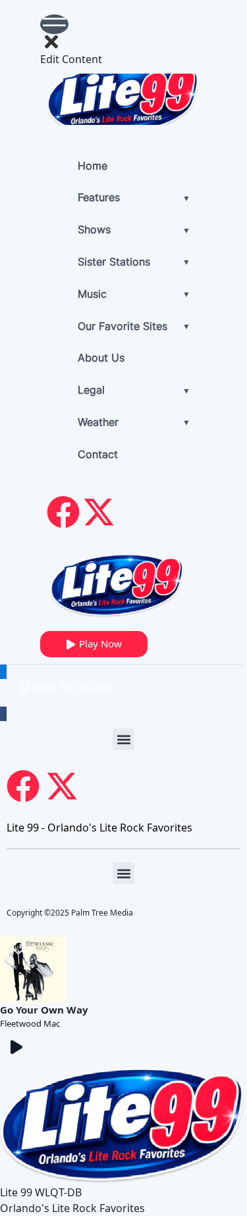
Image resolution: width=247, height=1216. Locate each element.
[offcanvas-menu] (54, 24)
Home (92, 167)
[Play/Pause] (16, 1047)
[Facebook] (63, 512)
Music (92, 295)
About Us (101, 359)
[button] (123, 739)
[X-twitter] (98, 512)
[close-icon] (51, 41)
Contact (98, 455)
